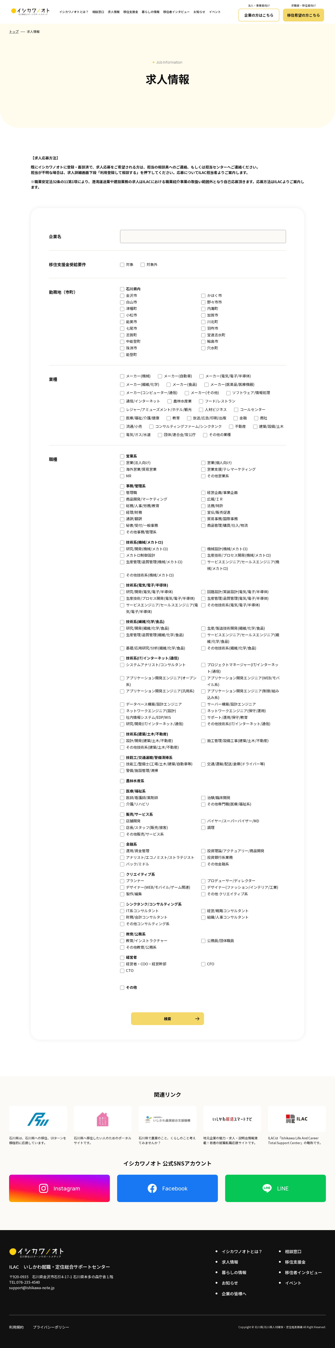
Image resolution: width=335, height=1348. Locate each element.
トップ (14, 31)
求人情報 (114, 12)
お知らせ (199, 12)
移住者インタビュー (176, 12)
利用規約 (16, 1327)
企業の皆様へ (234, 1293)
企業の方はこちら (258, 15)
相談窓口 (98, 12)
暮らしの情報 (151, 12)
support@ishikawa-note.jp (31, 1287)
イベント (215, 12)
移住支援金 (130, 12)
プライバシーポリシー (51, 1327)
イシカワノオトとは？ (74, 12)
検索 (167, 1018)
